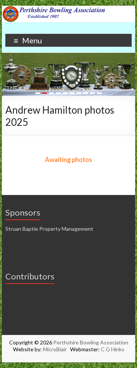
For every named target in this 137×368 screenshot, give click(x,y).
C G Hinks (112, 349)
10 (99, 93)
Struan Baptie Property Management (49, 228)
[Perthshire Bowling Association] (68, 9)
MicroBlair (56, 349)
